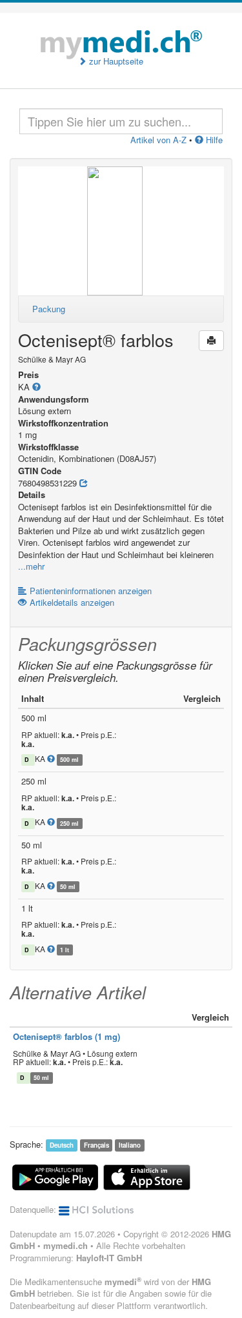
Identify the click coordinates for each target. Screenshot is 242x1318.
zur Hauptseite (114, 61)
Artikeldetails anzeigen (72, 602)
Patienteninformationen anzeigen (91, 590)
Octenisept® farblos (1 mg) (66, 1036)
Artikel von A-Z (158, 140)
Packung (48, 309)
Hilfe (213, 140)
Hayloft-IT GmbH (109, 1258)
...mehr (31, 566)
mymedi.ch (65, 1245)
